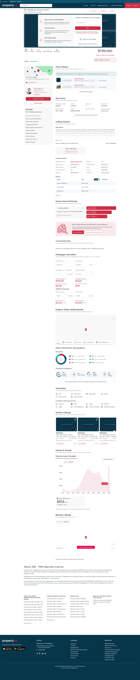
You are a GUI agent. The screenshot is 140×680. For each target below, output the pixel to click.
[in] (45, 653)
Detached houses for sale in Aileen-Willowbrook (38, 614)
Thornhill (70, 572)
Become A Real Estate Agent (79, 649)
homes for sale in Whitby (77, 614)
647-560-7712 (37, 94)
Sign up (100, 74)
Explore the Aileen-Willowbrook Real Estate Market (32, 597)
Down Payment (79, 261)
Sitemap (73, 657)
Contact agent (38, 103)
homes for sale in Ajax (76, 606)
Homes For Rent (109, 659)
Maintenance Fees (60, 292)
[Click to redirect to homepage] (10, 5)
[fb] (40, 653)
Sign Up (135, 5)
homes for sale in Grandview (55, 614)
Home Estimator (118, 5)
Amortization (68, 270)
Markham (39, 12)
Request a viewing (38, 99)
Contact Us (108, 647)
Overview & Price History (33, 116)
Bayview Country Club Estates (93, 572)
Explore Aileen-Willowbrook (34, 127)
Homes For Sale (109, 657)
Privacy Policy (82, 33)
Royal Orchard (63, 572)
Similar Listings (30, 136)
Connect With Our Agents (112, 649)
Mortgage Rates (109, 655)
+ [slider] (113, 464)
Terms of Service (91, 33)
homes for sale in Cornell (54, 601)
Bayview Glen (78, 572)
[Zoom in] (113, 544)
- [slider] (98, 464)
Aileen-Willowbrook (29, 12)
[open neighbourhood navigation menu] (108, 5)
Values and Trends (31, 139)
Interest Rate (59, 270)
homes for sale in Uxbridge (78, 617)
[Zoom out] (113, 547)
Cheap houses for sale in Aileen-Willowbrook (37, 620)
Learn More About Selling (93, 232)
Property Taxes (78, 292)
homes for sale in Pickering (78, 598)
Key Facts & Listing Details (33, 118)
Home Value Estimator (111, 651)
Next (87, 28)
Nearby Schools (30, 130)
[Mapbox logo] (59, 344)
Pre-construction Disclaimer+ (70, 668)
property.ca (5, 1)
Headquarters (75, 647)
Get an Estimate (78, 232)
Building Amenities (31, 133)
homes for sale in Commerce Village (57, 604)
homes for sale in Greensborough (57, 609)
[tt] (37, 653)
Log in (95, 44)
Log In (128, 5)
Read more (59, 140)
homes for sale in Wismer (54, 606)
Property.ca (5, 644)
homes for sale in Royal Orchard (56, 617)
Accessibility (74, 651)
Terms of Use (74, 655)
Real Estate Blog (109, 643)
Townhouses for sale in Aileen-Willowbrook (36, 609)
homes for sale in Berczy (54, 611)
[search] (36, 5)
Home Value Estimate (32, 121)
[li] (43, 653)
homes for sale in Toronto (77, 609)
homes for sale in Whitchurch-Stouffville (82, 601)
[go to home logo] (9, 641)
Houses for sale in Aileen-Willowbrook (35, 617)
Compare (94, 11)
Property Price (60, 261)
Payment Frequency (80, 270)
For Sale (85, 5)
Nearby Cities (74, 596)
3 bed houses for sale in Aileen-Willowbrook (37, 607)
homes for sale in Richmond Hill (79, 604)
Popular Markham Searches (56, 596)
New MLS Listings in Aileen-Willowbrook (102, 596)
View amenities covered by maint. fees (86, 115)
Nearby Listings (30, 142)
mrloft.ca (19, 1)
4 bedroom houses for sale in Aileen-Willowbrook (38, 602)
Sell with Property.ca (111, 645)
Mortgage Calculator (32, 124)
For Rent (92, 5)
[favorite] (75, 419)
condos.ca (12, 1)
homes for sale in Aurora (77, 611)
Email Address (79, 22)
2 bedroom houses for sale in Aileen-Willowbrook (38, 604)
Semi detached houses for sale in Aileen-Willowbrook (39, 612)
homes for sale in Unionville (55, 598)
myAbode (14, 644)
